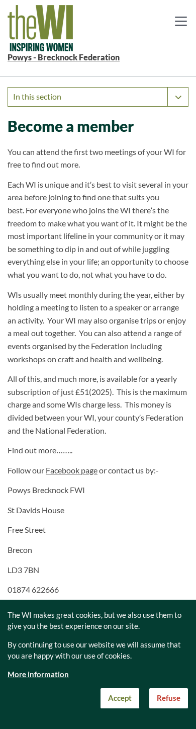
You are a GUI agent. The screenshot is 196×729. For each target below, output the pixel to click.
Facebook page (71, 470)
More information (38, 674)
